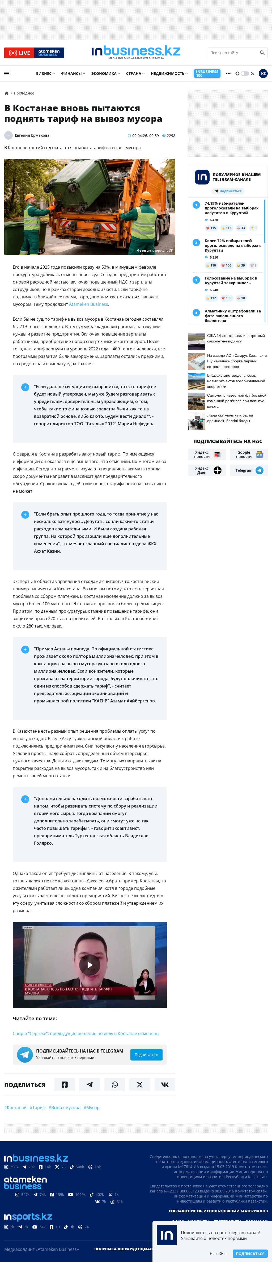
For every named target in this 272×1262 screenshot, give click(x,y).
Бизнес (44, 73)
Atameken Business (88, 304)
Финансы (71, 73)
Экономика (104, 73)
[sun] (237, 73)
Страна (133, 73)
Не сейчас (219, 1253)
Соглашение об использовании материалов (218, 1210)
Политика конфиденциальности (131, 1248)
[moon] (252, 73)
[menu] (6, 73)
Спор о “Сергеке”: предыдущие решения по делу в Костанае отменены (86, 1033)
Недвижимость (167, 73)
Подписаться (250, 1253)
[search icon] (262, 53)
